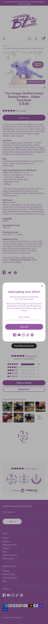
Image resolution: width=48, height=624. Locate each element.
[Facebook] (14, 334)
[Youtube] (19, 334)
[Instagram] (23, 334)
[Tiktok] (27, 334)
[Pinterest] (32, 334)
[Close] (42, 286)
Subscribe (24, 326)
